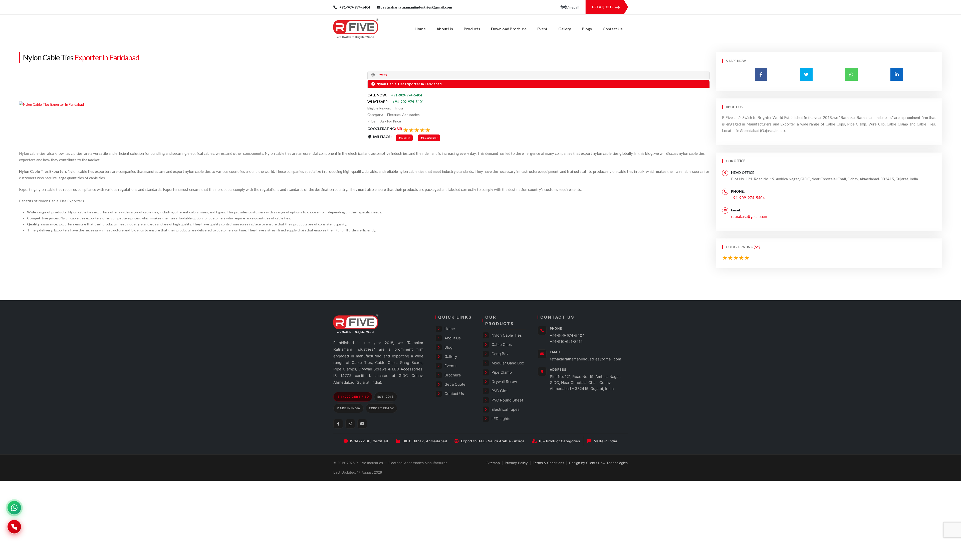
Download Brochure (509, 28)
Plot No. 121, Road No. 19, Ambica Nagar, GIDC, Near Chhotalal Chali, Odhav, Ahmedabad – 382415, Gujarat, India (585, 382)
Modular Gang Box (508, 363)
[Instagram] (350, 424)
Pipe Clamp (502, 372)
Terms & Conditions (548, 463)
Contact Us (612, 28)
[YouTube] (362, 424)
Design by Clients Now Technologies (598, 463)
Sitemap (493, 463)
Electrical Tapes (506, 409)
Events (450, 365)
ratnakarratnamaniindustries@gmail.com (585, 359)
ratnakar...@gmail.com (749, 216)
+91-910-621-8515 (566, 341)
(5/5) (398, 128)
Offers (381, 75)
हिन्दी (564, 7)
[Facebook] (338, 424)
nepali (574, 7)
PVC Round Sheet (507, 400)
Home (420, 28)
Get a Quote (454, 384)
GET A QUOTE (603, 7)
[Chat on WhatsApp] (14, 507)
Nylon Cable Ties (48, 57)
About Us (444, 28)
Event (542, 28)
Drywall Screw (504, 381)
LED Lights (501, 418)
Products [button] (472, 28)
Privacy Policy (516, 463)
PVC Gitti (500, 390)
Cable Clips (502, 344)
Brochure (452, 375)
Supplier (405, 138)
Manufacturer (430, 138)
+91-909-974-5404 (406, 95)
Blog (448, 347)
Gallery (564, 28)
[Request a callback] (14, 526)
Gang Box (500, 353)
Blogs (587, 28)
